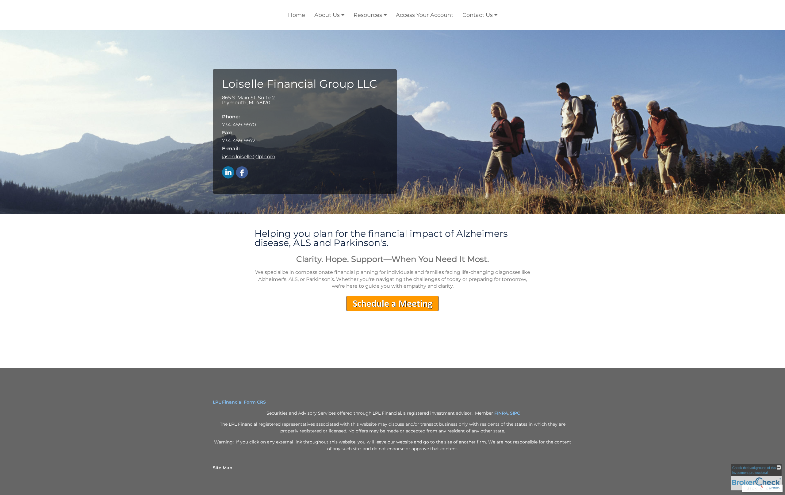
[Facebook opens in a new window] (242, 172)
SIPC (515, 413)
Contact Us (477, 15)
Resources (368, 15)
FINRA (501, 413)
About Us (327, 15)
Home (296, 15)
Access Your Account (424, 15)
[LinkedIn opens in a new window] (228, 172)
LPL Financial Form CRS (239, 402)
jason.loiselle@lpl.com (248, 156)
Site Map (222, 467)
